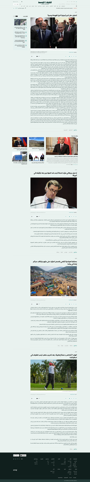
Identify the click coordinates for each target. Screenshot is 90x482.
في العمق (33, 6)
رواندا (58, 345)
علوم (48, 462)
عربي (76, 1)
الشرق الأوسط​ (63, 6)
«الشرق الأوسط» (71, 52)
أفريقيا (70, 465)
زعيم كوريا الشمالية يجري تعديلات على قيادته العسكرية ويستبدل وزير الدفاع (19, 41)
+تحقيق (70, 474)
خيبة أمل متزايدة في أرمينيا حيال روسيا (38, 162)
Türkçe (71, 1)
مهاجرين (65, 252)
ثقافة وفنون (51, 6)
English (74, 1)
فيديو (30, 6)
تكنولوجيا (44, 6)
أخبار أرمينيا (71, 130)
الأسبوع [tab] (14, 16)
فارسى (67, 1)
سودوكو (53, 472)
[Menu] (76, 6)
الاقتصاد (55, 6)
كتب (53, 461)
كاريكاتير (65, 462)
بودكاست (27, 6)
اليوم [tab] (16, 16)
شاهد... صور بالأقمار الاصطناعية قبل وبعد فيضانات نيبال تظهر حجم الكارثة (19, 28)
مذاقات (37, 461)
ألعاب (24, 6)
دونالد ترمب (71, 252)
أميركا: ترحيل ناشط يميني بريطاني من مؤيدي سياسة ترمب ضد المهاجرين (20, 46)
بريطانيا (58, 252)
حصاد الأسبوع (69, 471)
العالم (59, 6)
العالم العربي (75, 461)
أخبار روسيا (65, 130)
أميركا (62, 252)
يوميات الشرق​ (39, 6)
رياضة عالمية (75, 474)
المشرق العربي (74, 465)
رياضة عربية (75, 472)
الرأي (57, 6)
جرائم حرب (66, 345)
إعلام (53, 465)
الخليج (75, 462)
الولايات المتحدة (69, 461)
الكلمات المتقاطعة (52, 471)
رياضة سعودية (75, 471)
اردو (69, 1)
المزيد (21, 6)
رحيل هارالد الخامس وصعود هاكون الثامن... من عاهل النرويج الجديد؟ (20, 33)
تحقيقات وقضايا (69, 472)
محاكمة (71, 345)
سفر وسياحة (36, 462)
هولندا (62, 345)
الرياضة (36, 6)
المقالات (65, 461)
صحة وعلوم (47, 6)
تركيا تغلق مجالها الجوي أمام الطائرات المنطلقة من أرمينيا (66, 156)
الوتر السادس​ (52, 462)
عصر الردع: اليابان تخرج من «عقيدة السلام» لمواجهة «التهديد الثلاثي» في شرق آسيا (20, 36)
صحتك (48, 461)
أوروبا (70, 462)
